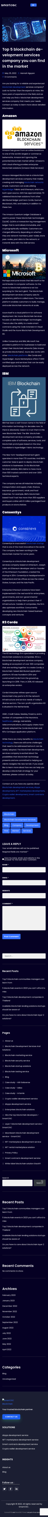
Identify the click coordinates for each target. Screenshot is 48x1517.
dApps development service (18, 1104)
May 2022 (6, 1344)
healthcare (7, 721)
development (32, 825)
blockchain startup (35, 543)
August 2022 (7, 1327)
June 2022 (7, 1338)
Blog (7, 1077)
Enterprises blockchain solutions (20, 1109)
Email (5, 878)
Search (5, 1178)
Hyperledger (8, 189)
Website (6, 890)
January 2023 (8, 1300)
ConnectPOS (8, 1512)
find (6, 830)
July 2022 (6, 1333)
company (17, 825)
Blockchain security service (17, 1060)
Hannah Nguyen (27, 73)
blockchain (9, 814)
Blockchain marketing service (18, 1055)
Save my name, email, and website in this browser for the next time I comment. (22, 859)
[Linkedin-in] (16, 1489)
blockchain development (13, 87)
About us (9, 1041)
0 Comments (11, 77)
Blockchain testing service (17, 1071)
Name (5, 865)
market (15, 830)
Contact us (11, 1416)
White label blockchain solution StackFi (23, 1163)
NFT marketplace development (30, 791)
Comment (7, 903)
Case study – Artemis (14, 1093)
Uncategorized (9, 1379)
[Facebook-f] (10, 1489)
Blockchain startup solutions (18, 1066)
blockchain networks (33, 182)
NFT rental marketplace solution (20, 1147)
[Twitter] (4, 1489)
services (27, 830)
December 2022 (9, 1306)
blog (6, 825)
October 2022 (8, 1317)
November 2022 (9, 1311)
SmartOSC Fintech (21, 1512)
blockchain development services (20, 819)
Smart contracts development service (22, 1158)
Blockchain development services (17, 787)
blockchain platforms (18, 355)
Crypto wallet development (15, 794)
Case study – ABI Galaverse (17, 1082)
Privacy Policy (11, 1152)
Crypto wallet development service (21, 1098)
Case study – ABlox (13, 1087)
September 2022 (10, 1322)
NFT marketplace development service (23, 1142)
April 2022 (6, 1349)
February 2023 (8, 1295)
